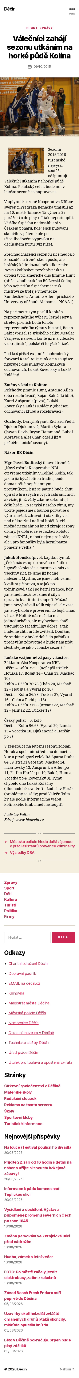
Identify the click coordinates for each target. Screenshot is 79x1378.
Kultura (10, 899)
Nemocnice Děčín (23, 1023)
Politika (10, 911)
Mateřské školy (18, 1092)
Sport (32, 28)
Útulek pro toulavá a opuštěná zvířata (40, 1062)
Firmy (9, 916)
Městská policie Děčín (27, 1013)
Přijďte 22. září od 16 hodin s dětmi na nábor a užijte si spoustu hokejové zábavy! (37, 1168)
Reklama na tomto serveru (28, 1105)
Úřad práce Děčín (23, 1052)
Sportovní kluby (18, 1117)
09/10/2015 (42, 67)
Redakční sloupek (20, 1098)
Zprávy (46, 28)
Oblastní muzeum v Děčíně (31, 1033)
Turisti (10, 905)
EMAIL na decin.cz (24, 983)
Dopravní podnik (22, 973)
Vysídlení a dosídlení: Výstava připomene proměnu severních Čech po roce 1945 (37, 1215)
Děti (7, 894)
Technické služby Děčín (28, 1042)
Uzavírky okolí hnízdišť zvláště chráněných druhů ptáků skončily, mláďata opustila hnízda (35, 1319)
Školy (9, 1111)
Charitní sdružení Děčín (28, 963)
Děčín (9, 9)
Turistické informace (23, 1124)
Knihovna (16, 993)
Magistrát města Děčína (28, 1003)
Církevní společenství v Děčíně (32, 1086)
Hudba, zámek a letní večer (28, 1257)
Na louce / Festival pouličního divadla (37, 1147)
